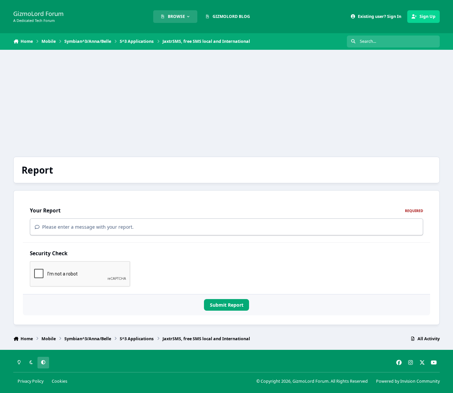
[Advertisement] (226, 103)
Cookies (59, 381)
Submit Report (226, 305)
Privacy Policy (30, 381)
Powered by (408, 381)
